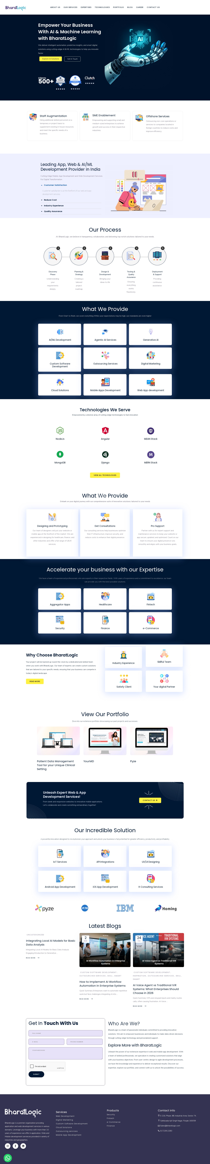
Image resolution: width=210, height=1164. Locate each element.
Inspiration (139, 975)
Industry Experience (54, 205)
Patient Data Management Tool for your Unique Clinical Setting (56, 765)
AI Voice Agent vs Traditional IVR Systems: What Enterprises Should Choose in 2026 (156, 989)
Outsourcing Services (92, 975)
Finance (111, 1126)
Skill (110, 975)
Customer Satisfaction (55, 185)
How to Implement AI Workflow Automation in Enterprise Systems (102, 984)
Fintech (110, 1118)
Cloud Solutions (64, 1127)
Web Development (65, 1116)
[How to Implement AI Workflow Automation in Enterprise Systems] (105, 950)
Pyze (133, 761)
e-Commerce (114, 1122)
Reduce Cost (50, 200)
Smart (117, 975)
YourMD (88, 761)
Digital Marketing (64, 1120)
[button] (71, 185)
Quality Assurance (53, 211)
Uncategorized (35, 934)
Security (111, 1114)
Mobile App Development (69, 1135)
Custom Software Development (98, 972)
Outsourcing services (67, 1131)
